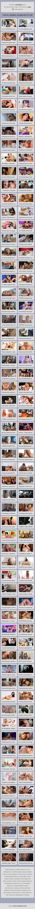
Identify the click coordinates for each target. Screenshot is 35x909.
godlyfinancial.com (19, 906)
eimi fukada (18, 4)
